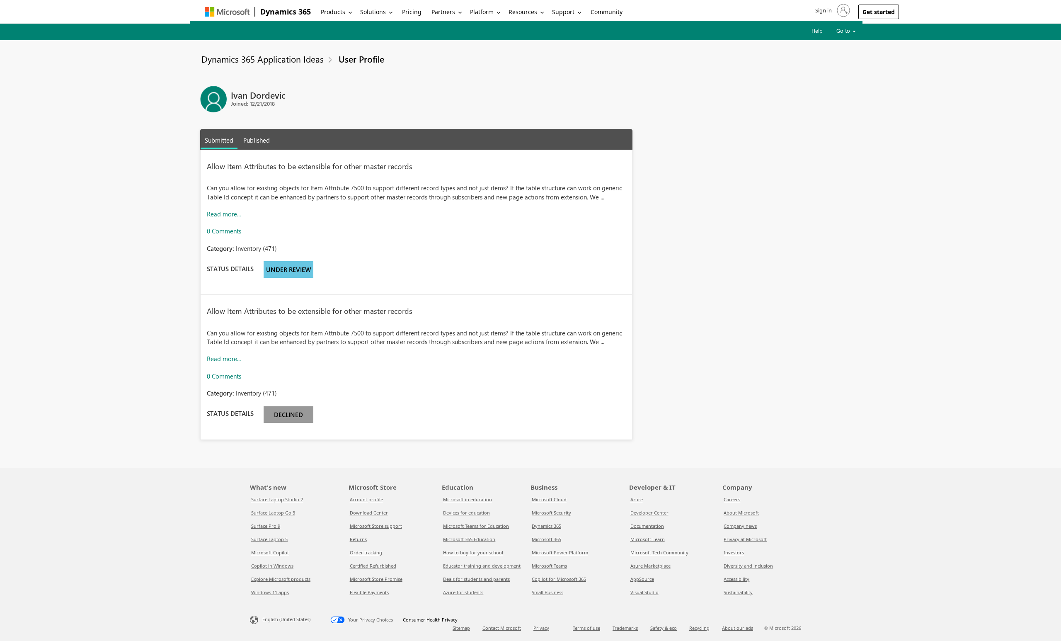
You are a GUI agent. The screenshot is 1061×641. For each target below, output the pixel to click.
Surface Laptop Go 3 (273, 513)
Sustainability (738, 592)
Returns (358, 539)
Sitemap (461, 628)
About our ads (737, 628)
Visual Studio (644, 592)
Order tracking (366, 552)
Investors (734, 552)
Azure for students (463, 592)
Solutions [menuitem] (373, 12)
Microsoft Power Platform (560, 552)
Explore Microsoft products (280, 579)
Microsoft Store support (376, 526)
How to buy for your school (473, 552)
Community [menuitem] (607, 12)
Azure (636, 499)
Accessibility (736, 579)
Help (817, 30)
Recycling (699, 628)
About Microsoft (741, 513)
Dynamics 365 (285, 12)
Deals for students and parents (476, 579)
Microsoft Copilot (270, 552)
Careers (732, 499)
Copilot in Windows (272, 566)
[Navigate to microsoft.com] (227, 12)
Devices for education (466, 513)
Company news (740, 526)
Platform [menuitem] (482, 12)
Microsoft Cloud (549, 499)
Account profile (366, 499)
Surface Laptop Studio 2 (277, 499)
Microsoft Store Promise (376, 579)
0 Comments (224, 231)
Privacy (541, 628)
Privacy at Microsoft (745, 539)
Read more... (224, 214)
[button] (831, 10)
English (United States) (286, 619)
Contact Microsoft (501, 628)
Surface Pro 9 (265, 526)
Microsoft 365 (546, 539)
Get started (878, 12)
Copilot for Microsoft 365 (559, 579)
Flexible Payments (369, 592)
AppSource (642, 579)
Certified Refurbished (373, 566)
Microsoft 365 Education (469, 539)
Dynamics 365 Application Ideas (262, 59)
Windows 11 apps (270, 592)
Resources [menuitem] (523, 12)
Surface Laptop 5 (269, 539)
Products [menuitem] (333, 12)
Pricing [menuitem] (411, 12)
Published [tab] (256, 140)
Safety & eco (663, 628)
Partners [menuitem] (443, 12)
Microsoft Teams (549, 566)
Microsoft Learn (647, 539)
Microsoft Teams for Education (476, 526)
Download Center (369, 513)
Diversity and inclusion (748, 566)
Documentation (647, 526)
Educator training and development (482, 566)
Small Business (547, 592)
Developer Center (649, 513)
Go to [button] (844, 30)
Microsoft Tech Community (659, 552)
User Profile (361, 59)
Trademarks (625, 628)
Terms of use (586, 628)
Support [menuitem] (563, 12)
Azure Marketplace (650, 566)
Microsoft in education (467, 499)
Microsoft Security (551, 513)
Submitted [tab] (219, 140)
